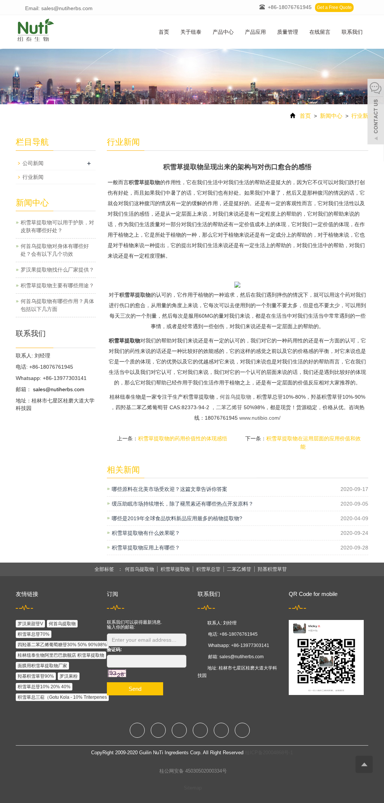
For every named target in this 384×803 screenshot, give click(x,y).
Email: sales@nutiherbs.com (58, 8)
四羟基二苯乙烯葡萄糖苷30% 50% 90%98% (62, 644)
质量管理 (287, 32)
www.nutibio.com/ (259, 418)
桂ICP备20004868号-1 (269, 752)
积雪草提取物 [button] (175, 569)
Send (135, 689)
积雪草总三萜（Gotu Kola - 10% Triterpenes (62, 697)
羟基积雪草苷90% (36, 676)
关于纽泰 (190, 32)
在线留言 (319, 32)
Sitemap (193, 788)
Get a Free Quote (334, 7)
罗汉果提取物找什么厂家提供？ (57, 270)
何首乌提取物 (235, 397)
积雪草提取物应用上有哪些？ (146, 548)
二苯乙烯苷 (229, 407)
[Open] (376, 112)
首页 (164, 32)
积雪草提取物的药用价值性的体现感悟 (182, 438)
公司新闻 (33, 163)
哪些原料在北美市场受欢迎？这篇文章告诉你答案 (169, 489)
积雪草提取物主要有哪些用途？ (57, 285)
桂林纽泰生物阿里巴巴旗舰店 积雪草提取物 (61, 655)
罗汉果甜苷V (30, 623)
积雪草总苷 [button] (208, 569)
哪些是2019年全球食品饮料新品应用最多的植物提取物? (177, 518)
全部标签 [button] (104, 569)
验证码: (114, 649)
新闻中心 (331, 116)
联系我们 (352, 32)
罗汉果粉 (69, 676)
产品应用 (255, 32)
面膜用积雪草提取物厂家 (42, 665)
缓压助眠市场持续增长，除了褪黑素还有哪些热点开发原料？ (183, 504)
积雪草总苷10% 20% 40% (44, 686)
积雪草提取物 (144, 182)
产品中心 (223, 32)
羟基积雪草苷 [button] (272, 569)
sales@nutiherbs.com (58, 389)
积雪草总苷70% (34, 634)
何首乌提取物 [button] (139, 569)
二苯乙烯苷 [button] (239, 569)
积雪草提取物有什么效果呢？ (146, 533)
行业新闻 (362, 116)
